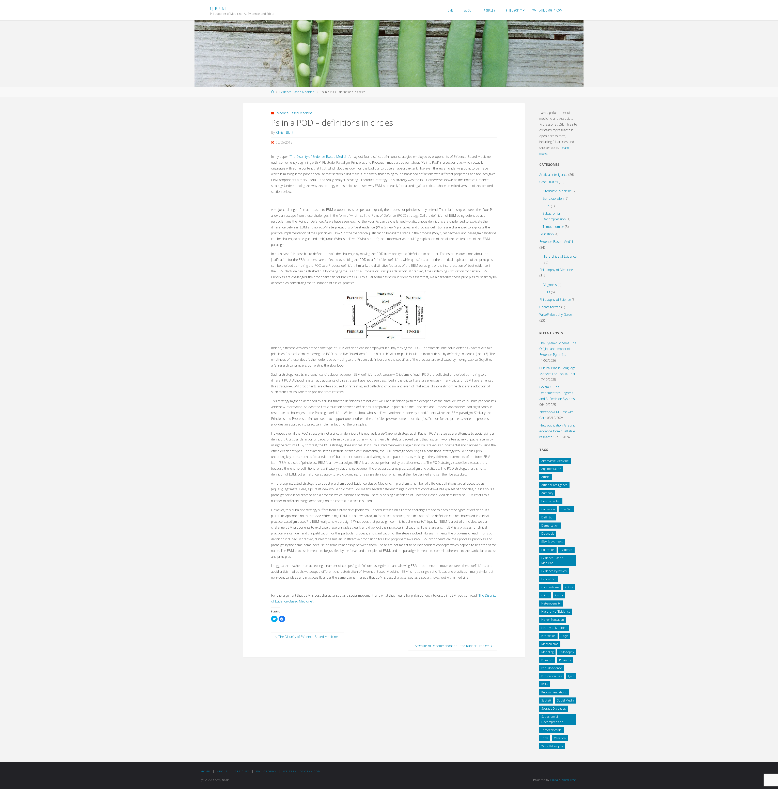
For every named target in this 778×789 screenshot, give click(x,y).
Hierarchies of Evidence (560, 256)
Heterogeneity (551, 603)
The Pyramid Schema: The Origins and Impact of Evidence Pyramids (557, 349)
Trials (544, 738)
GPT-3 (545, 595)
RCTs (546, 292)
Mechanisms (549, 644)
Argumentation (551, 469)
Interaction (548, 636)
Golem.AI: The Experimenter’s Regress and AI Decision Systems (557, 393)
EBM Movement (552, 542)
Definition (547, 517)
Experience (548, 579)
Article (545, 477)
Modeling (547, 652)
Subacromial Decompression (552, 719)
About (222, 771)
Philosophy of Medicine (556, 270)
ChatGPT (566, 509)
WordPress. (569, 780)
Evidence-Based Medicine (296, 92)
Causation (548, 509)
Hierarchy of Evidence (555, 611)
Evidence (566, 550)
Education (546, 234)
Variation (560, 738)
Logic (564, 636)
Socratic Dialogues (553, 708)
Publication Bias (551, 676)
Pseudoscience (551, 668)
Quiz (571, 676)
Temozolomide (553, 226)
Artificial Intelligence (553, 174)
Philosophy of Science (555, 299)
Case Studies (548, 182)
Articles (242, 771)
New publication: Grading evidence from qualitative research (557, 431)
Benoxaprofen (553, 198)
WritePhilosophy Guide (555, 314)
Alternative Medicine (557, 191)
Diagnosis (550, 285)
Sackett (546, 700)
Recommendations (554, 692)
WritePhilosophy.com (302, 771)
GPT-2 (569, 587)
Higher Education (552, 620)
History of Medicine (554, 628)
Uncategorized (549, 307)
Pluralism (547, 660)
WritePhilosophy (552, 746)
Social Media (565, 700)
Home (205, 771)
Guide (559, 595)
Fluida (553, 780)
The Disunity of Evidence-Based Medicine (319, 156)
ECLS (546, 206)
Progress (565, 660)
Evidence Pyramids (554, 571)
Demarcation (550, 525)
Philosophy (566, 652)
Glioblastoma (550, 587)
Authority (547, 493)
